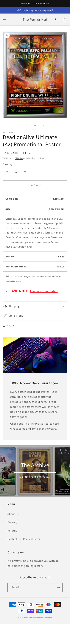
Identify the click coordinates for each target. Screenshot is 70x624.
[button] (5, 19)
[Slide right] (43, 125)
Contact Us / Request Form (23, 539)
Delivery (12, 522)
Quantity (7, 164)
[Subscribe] (58, 587)
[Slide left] (27, 125)
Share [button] (10, 325)
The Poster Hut (30, 617)
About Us (13, 514)
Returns (12, 530)
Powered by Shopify (44, 617)
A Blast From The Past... (35, 476)
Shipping (19, 158)
